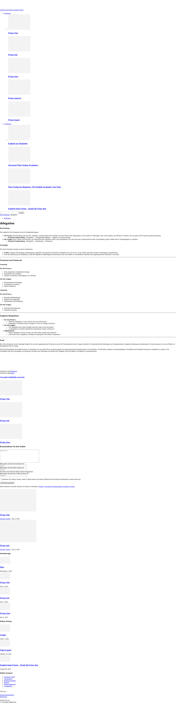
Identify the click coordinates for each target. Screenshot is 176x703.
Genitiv (3, 635)
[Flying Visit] (19, 29)
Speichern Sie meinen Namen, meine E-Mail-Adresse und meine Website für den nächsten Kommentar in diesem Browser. (41, 479)
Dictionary (7, 13)
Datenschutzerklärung (7, 695)
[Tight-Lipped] (5, 646)
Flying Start (13, 76)
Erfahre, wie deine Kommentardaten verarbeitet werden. (57, 486)
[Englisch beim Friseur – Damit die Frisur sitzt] (19, 205)
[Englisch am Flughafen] (19, 139)
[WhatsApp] (18, 362)
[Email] (32, 362)
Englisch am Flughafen (18, 143)
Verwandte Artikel (6, 377)
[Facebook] (3, 362)
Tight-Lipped (5, 650)
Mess (2, 567)
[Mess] (5, 563)
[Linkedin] (25, 362)
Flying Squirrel (14, 98)
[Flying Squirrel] (19, 94)
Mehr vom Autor (19, 377)
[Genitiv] (5, 631)
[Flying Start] (19, 72)
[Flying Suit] (19, 51)
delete (12, 373)
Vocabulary (7, 124)
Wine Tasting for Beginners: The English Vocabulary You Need (34, 187)
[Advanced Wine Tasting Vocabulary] (19, 161)
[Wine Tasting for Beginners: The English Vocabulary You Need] (19, 183)
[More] (54, 362)
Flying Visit (13, 33)
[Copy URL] (47, 362)
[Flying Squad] (19, 116)
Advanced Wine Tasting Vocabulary (23, 165)
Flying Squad (14, 120)
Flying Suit (12, 55)
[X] (10, 362)
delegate (14, 371)
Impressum (3, 697)
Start (1, 215)
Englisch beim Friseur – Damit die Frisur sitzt (27, 209)
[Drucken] (40, 362)
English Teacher (5, 519)
